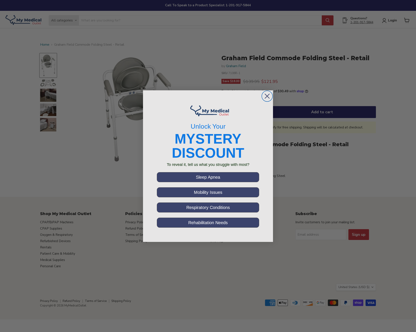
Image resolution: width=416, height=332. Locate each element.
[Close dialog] (267, 96)
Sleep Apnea (208, 177)
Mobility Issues (208, 192)
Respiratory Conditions (208, 207)
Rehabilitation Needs (208, 222)
